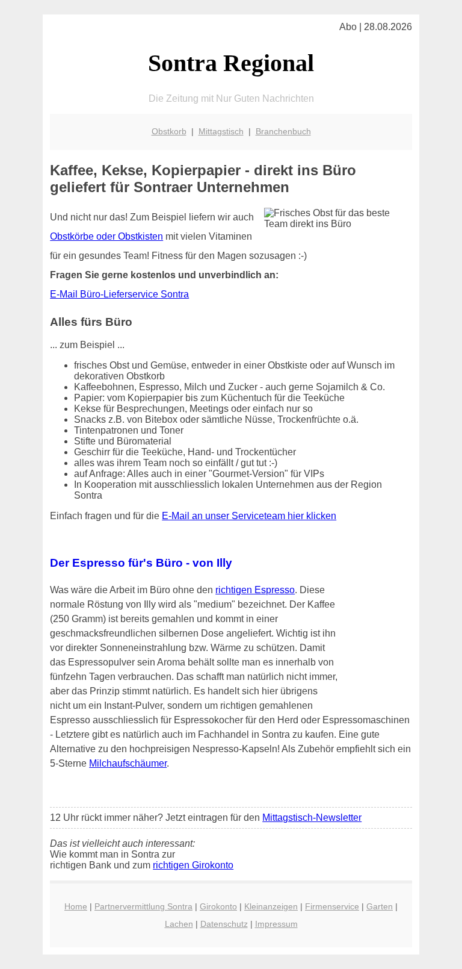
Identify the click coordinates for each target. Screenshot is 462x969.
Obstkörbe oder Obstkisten (106, 236)
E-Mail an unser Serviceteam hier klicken (249, 516)
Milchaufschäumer (128, 763)
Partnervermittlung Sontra (143, 906)
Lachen (179, 924)
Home (75, 906)
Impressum (276, 924)
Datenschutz (224, 924)
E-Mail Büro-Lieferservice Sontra (119, 294)
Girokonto (218, 906)
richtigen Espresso (255, 590)
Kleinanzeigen (271, 906)
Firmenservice (332, 906)
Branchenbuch (283, 131)
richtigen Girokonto (193, 865)
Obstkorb (169, 131)
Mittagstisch (221, 131)
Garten (379, 906)
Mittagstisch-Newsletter (312, 817)
